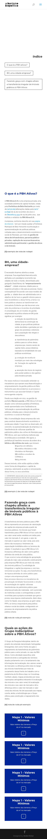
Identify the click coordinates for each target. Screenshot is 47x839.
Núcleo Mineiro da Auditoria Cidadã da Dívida (27, 479)
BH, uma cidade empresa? (19, 73)
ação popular (34, 478)
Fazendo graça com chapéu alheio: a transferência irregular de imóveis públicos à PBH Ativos (23, 84)
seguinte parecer (17, 483)
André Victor (29, 836)
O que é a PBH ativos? (17, 65)
